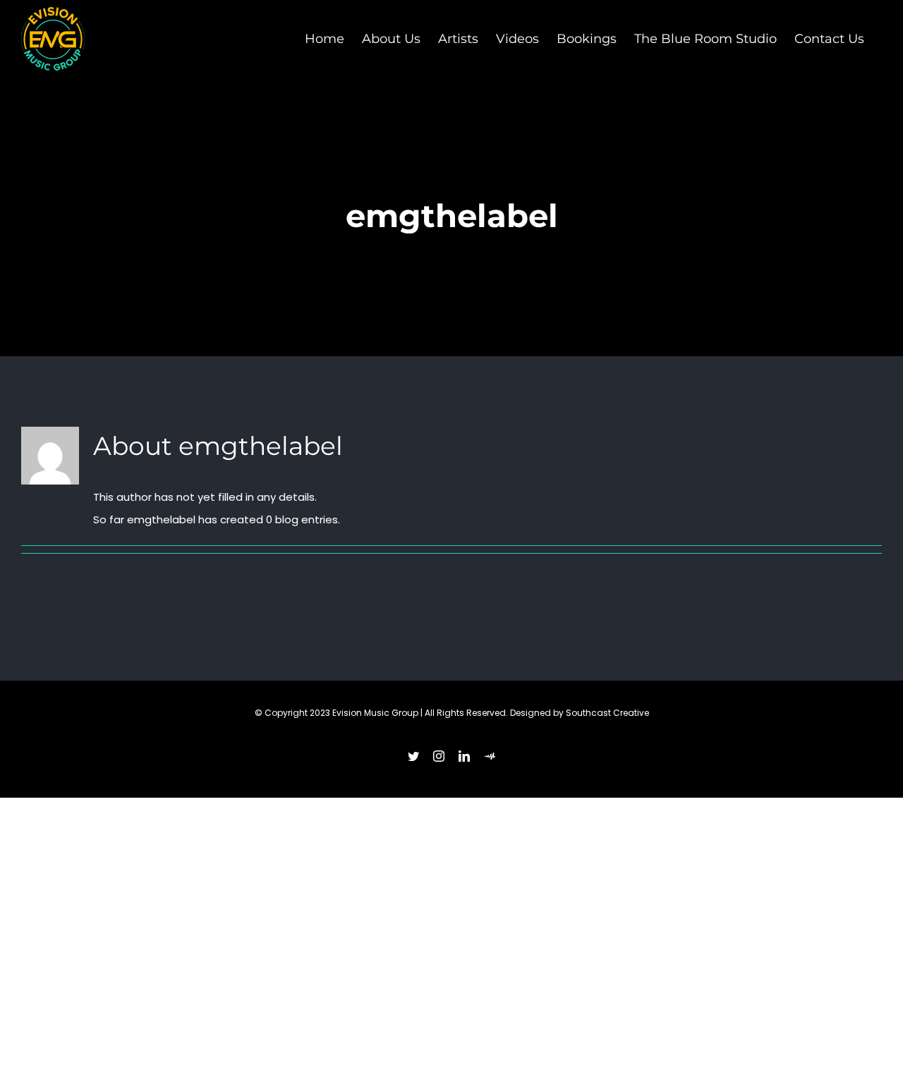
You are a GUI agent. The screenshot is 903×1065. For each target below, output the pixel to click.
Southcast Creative (607, 713)
